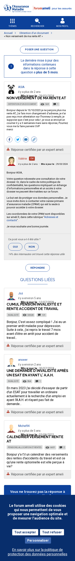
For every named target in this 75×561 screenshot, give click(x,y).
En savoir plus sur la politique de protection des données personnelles (37, 552)
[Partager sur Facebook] (9, 140)
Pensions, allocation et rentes (24, 447)
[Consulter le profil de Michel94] (11, 431)
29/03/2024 (54, 164)
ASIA (21, 87)
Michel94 (24, 425)
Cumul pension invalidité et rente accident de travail (34, 306)
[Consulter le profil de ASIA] (11, 93)
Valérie (22, 158)
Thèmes (12, 26)
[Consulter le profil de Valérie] (11, 165)
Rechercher (37, 26)
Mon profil (62, 26)
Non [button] (34, 248)
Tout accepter (25, 532)
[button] (37, 14)
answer (23, 359)
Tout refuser (52, 532)
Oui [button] (17, 246)
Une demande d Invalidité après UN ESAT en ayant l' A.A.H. (37, 373)
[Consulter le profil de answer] (11, 365)
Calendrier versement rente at (35, 439)
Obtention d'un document (22, 104)
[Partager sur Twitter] (18, 140)
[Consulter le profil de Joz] (11, 299)
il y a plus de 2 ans (28, 164)
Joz (20, 293)
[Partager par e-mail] (26, 140)
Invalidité (13, 315)
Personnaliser (38, 540)
